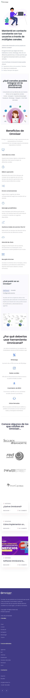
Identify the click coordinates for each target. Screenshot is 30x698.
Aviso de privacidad (6, 616)
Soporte (3, 676)
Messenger (4, 635)
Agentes (3, 649)
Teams (3, 637)
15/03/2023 (8, 521)
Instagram (3, 632)
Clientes (3, 655)
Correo (3, 627)
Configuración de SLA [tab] (9, 293)
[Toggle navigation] (28, 2)
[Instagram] (6, 690)
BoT (2, 652)
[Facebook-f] (2, 690)
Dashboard (4, 657)
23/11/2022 (8, 503)
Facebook (3, 629)
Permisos (3, 662)
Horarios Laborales (6, 660)
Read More (6, 510)
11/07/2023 (8, 558)
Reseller (3, 678)
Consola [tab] (13, 290)
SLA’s (2, 665)
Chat (2, 624)
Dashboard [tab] (6, 290)
